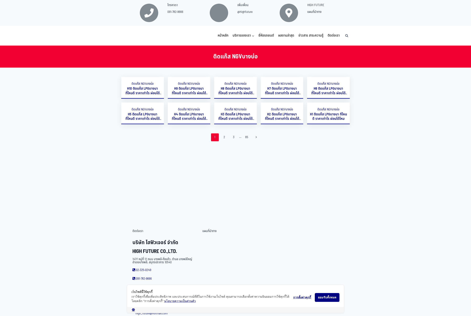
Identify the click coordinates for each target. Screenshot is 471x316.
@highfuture (245, 12)
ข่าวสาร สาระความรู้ (310, 35)
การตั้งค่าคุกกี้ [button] (302, 297)
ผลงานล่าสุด (286, 35)
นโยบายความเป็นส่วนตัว (180, 301)
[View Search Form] (346, 36)
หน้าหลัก (223, 35)
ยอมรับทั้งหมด (327, 297)
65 (246, 137)
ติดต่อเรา (334, 35)
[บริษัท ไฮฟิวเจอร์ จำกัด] (129, 36)
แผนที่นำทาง (314, 12)
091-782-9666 (175, 12)
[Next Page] (256, 137)
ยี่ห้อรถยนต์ (266, 35)
